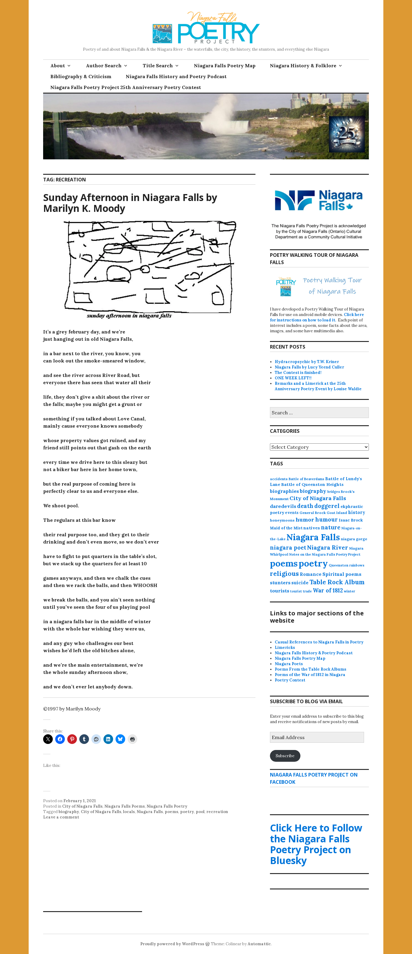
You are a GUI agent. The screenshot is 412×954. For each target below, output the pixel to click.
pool (200, 811)
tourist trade (301, 591)
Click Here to (316, 844)
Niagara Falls (150, 811)
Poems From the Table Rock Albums (310, 669)
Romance (311, 574)
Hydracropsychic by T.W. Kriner (307, 361)
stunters (280, 582)
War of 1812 (328, 590)
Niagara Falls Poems (124, 806)
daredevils (283, 506)
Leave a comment (61, 817)
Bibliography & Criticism (80, 76)
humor (305, 519)
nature (331, 527)
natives (311, 528)
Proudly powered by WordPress (172, 943)
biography (69, 811)
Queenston (338, 565)
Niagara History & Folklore (303, 65)
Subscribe (285, 755)
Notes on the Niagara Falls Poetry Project (324, 554)
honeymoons (282, 520)
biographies (284, 491)
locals (129, 811)
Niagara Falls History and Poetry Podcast (176, 76)
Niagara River (327, 547)
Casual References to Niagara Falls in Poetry (319, 642)
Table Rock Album (337, 582)
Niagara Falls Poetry (167, 806)
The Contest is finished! (298, 372)
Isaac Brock (351, 520)
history (356, 512)
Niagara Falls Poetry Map (224, 65)
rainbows (356, 565)
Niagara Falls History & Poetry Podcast (314, 653)
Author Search (104, 65)
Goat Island (337, 513)
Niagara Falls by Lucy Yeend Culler (309, 367)
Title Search (158, 65)
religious (284, 574)
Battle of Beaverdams (306, 479)
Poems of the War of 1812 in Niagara (310, 674)
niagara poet (288, 547)
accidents (279, 479)
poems (171, 811)
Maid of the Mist (286, 527)
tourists (279, 591)
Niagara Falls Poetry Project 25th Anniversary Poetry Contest (125, 87)
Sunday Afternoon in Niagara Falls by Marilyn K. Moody (130, 203)
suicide (300, 582)
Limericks (285, 647)
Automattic (259, 943)
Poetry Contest (290, 680)
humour (326, 519)
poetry (187, 811)
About (57, 65)
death (305, 506)
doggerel (327, 505)
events (292, 512)
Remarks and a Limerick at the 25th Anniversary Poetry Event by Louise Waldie (318, 386)
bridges (333, 492)
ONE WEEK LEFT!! (293, 378)
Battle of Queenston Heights (312, 484)
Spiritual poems (341, 574)
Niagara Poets (289, 663)
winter (349, 591)
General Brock (312, 512)
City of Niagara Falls (82, 806)
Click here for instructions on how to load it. (317, 317)
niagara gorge (354, 539)
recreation (217, 811)
